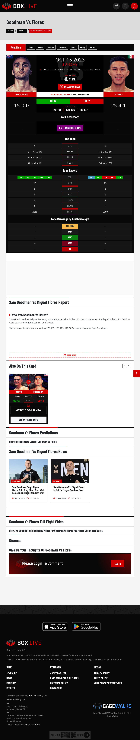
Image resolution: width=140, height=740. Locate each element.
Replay (82, 47)
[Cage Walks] (112, 706)
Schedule (11, 673)
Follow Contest (72, 86)
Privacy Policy (102, 673)
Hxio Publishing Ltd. (38, 695)
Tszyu (19, 392)
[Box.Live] (19, 6)
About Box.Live (58, 673)
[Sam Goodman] (21, 73)
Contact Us (56, 688)
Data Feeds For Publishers (64, 678)
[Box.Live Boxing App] (55, 626)
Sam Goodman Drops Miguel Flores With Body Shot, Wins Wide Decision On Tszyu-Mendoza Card (28, 490)
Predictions (63, 47)
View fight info (28, 420)
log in (118, 563)
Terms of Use (101, 678)
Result (31, 47)
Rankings (11, 683)
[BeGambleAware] (70, 735)
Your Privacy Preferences (108, 683)
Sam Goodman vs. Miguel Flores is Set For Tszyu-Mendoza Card (68, 489)
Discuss (92, 47)
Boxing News (16, 481)
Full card (51, 47)
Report (40, 47)
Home (10, 30)
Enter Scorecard (70, 128)
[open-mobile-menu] (70, 6)
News (73, 47)
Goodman (21, 94)
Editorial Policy (59, 683)
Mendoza (38, 392)
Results (22, 30)
